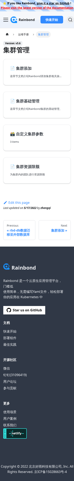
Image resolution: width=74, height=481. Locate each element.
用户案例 (9, 418)
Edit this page (19, 202)
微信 (6, 368)
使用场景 (9, 412)
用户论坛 (9, 381)
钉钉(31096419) (15, 375)
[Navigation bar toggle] (6, 20)
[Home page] (7, 34)
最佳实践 (9, 344)
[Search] (70, 19)
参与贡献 (9, 388)
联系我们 (9, 425)
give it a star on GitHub (52, 3)
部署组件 (9, 338)
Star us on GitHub (27, 310)
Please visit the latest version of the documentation (37, 8)
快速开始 (52, 19)
